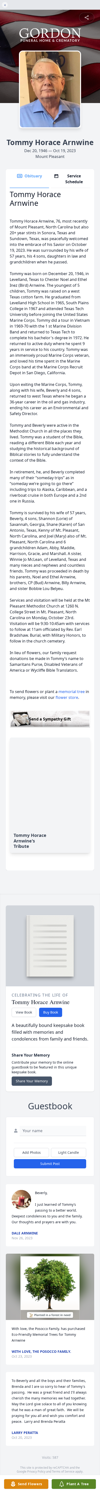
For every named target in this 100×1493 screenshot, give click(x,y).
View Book (24, 1012)
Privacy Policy (36, 1471)
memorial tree (71, 691)
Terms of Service (63, 1471)
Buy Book (50, 1012)
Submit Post (50, 1163)
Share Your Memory (32, 1081)
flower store (67, 697)
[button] (50, 1287)
